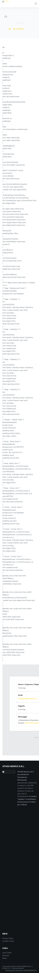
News (4, 958)
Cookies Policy (8, 941)
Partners (5, 955)
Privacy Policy (8, 938)
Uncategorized (29, 17)
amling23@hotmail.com (27, 699)
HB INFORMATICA (30, 970)
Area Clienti (7, 953)
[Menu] (36, 4)
